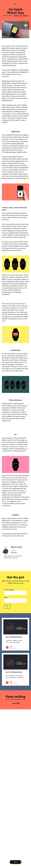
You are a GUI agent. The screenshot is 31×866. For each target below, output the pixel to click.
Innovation (15, 557)
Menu (15, 862)
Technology (18, 556)
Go (7, 606)
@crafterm (14, 552)
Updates (25, 15)
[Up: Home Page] (15, 4)
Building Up (17, 15)
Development (7, 557)
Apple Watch (11, 556)
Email (5, 597)
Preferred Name (9, 589)
